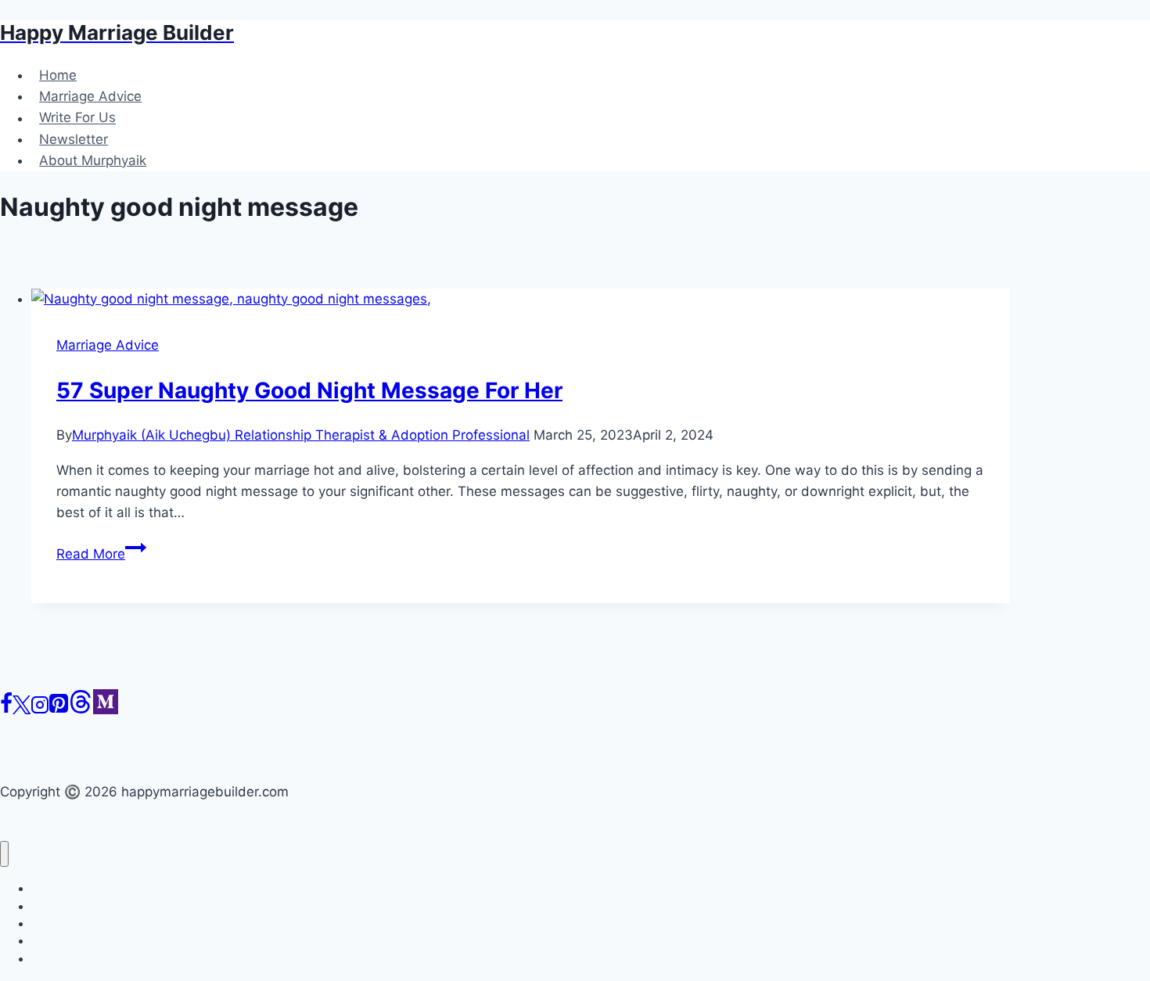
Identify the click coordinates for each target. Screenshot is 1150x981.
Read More (101, 554)
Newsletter (73, 139)
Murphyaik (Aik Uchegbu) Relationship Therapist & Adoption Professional (301, 435)
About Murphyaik (92, 160)
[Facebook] (6, 709)
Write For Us (77, 118)
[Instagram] (40, 709)
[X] (22, 709)
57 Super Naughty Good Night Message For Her (309, 390)
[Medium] (105, 709)
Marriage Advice (90, 96)
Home (58, 75)
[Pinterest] (58, 709)
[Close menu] (4, 854)
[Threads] (80, 709)
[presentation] (520, 299)
